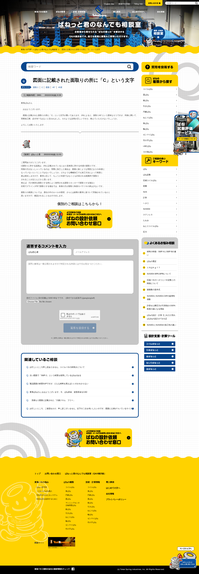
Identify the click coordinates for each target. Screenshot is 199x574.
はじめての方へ (113, 488)
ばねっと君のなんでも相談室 (45, 49)
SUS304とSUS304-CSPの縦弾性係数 (161, 297)
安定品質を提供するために (47, 499)
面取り (36, 87)
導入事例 (110, 482)
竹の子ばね (148, 140)
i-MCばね (147, 146)
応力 (145, 232)
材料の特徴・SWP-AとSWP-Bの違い (161, 253)
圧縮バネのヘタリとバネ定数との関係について (161, 281)
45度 (60, 87)
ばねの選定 (151, 261)
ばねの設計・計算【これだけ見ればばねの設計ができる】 (161, 317)
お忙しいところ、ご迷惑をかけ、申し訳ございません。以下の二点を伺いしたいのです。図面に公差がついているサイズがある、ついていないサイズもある (83, 408)
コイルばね (148, 89)
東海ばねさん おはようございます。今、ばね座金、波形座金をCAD (58, 392)
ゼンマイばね (148, 135)
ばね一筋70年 (41, 487)
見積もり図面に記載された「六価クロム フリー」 (52, 400)
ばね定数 (147, 175)
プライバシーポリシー (116, 499)
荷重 (145, 186)
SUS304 (146, 209)
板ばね (146, 100)
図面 (48, 87)
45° (53, 87)
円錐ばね (147, 112)
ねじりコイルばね (150, 226)
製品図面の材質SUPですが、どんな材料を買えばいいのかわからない (59, 384)
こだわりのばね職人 (44, 491)
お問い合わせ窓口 (53, 473)
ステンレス (148, 215)
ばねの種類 (69, 482)
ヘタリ (146, 203)
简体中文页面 (124, 4)
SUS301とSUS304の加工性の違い (161, 325)
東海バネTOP (26, 49)
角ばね (146, 123)
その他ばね (148, 152)
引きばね (147, 106)
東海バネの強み (42, 482)
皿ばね (146, 95)
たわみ (146, 220)
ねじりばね (148, 118)
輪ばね (146, 129)
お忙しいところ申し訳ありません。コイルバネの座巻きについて (57, 367)
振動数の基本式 (153, 289)
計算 (145, 197)
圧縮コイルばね (149, 180)
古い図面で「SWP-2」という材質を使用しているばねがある (55, 375)
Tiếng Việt (138, 4)
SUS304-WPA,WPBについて (159, 274)
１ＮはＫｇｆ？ (153, 267)
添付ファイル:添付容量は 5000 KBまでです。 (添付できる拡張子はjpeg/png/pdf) (60, 298)
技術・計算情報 (93, 482)
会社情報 (110, 494)
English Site (109, 4)
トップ (38, 473)
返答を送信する (79, 327)
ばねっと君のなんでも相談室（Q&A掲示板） (85, 473)
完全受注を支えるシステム (47, 495)
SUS (145, 192)
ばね (145, 169)
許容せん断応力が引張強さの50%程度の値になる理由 (161, 307)
